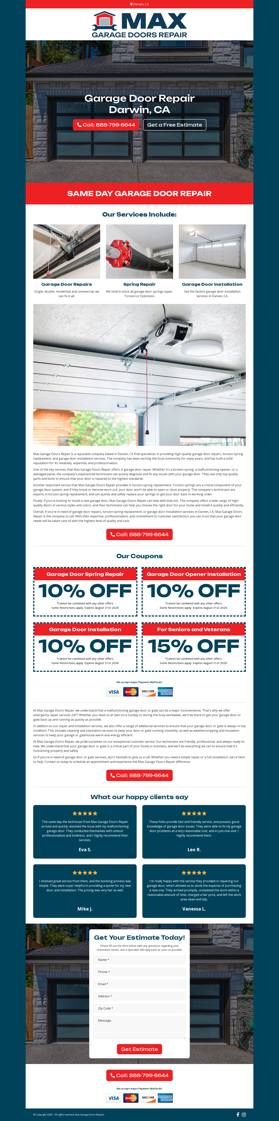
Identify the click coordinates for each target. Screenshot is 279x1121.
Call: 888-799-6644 (108, 125)
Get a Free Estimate (174, 125)
